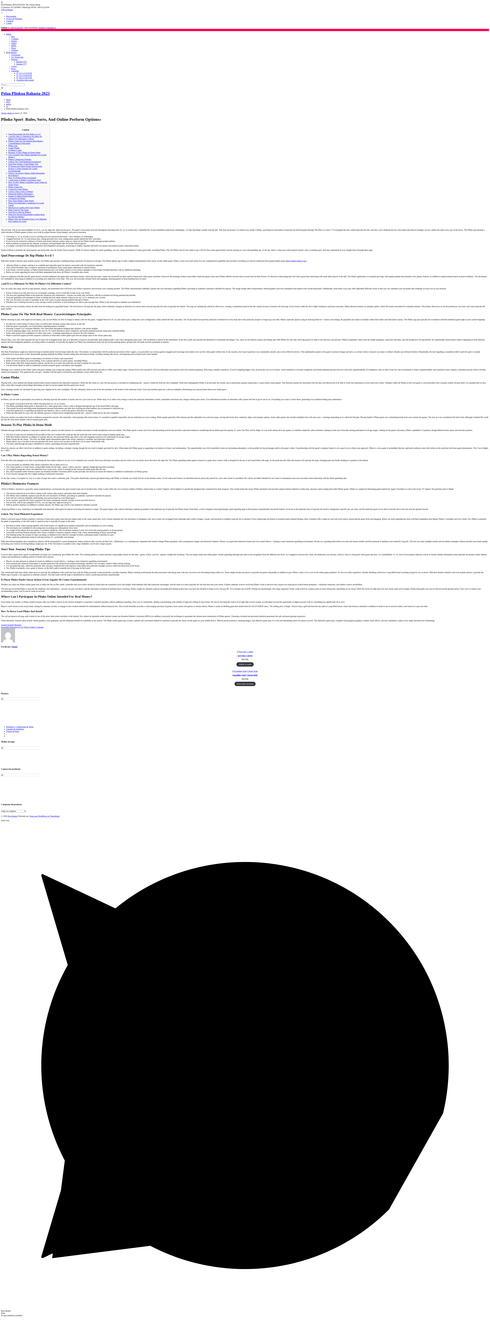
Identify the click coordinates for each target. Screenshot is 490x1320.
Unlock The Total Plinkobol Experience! (24, 162)
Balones (14, 59)
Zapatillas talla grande (25, 80)
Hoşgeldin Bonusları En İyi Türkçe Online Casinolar (22, 627)
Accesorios (15, 55)
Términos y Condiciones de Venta (19, 727)
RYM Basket (11, 53)
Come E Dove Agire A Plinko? (20, 191)
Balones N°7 (21, 64)
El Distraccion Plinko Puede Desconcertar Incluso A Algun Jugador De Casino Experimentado (25, 168)
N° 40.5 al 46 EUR (24, 78)
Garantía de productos (15, 729)
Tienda (4, 113)
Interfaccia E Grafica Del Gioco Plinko (24, 208)
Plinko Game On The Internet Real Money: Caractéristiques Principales (25, 142)
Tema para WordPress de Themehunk (44, 816)
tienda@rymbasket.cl (47, 28)
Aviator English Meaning (11, 625)
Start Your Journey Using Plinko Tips (23, 164)
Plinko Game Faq (15, 187)
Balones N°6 (21, 62)
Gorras (14, 66)
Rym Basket (12, 816)
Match (8, 34)
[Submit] (2, 87)
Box (13, 36)
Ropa (13, 69)
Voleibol (14, 50)
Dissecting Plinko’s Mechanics (20, 194)
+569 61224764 (16, 28)
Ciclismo (14, 39)
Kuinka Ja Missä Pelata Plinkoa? (21, 196)
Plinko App (12, 146)
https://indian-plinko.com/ (296, 261)
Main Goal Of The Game (18, 210)
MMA (13, 46)
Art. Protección (17, 57)
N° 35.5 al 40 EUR (24, 75)
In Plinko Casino (15, 150)
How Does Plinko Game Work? (21, 201)
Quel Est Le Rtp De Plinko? (19, 212)
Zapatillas (15, 71)
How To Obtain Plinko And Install (22, 178)
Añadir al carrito (245, 664)
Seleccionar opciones (245, 684)
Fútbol (13, 43)
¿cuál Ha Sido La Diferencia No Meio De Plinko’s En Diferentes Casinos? (25, 137)
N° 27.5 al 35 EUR (24, 73)
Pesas (13, 48)
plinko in (10, 113)
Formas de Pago (12, 731)
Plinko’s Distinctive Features (19, 159)
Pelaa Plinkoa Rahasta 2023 (25, 93)
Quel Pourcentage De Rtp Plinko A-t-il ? (24, 134)
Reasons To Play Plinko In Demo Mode (24, 152)
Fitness (14, 41)
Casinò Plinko (14, 148)
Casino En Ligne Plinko (18, 189)
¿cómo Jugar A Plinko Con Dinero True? (24, 180)
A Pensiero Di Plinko (16, 198)
